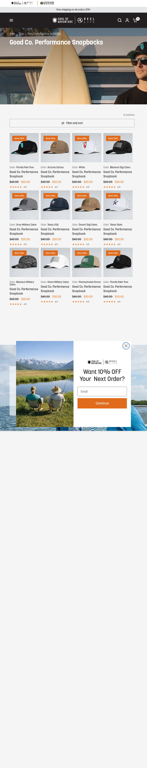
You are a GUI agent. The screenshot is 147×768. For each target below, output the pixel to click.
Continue (102, 403)
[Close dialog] (126, 346)
